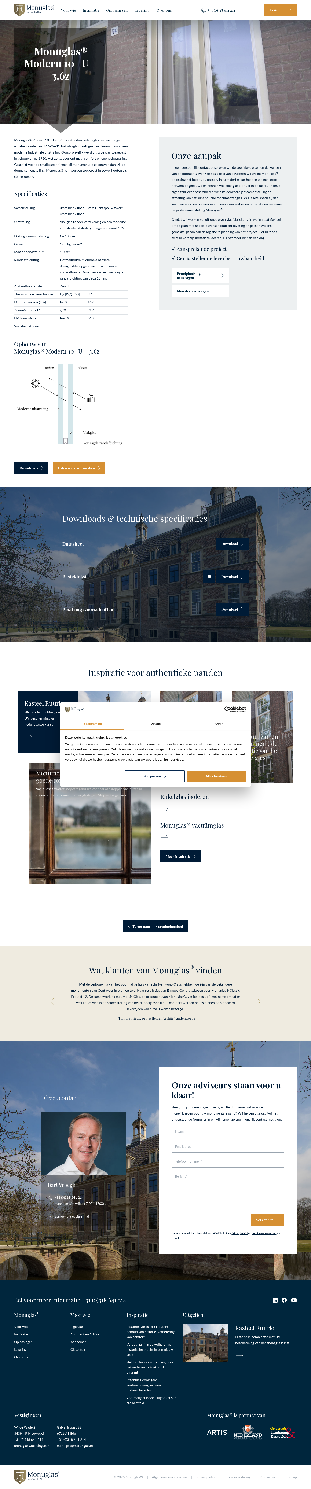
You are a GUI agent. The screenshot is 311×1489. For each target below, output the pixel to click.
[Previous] (53, 1001)
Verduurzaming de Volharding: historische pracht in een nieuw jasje (150, 1349)
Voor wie (68, 10)
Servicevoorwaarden (264, 1233)
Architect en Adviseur (86, 1334)
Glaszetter (77, 1349)
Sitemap (291, 1477)
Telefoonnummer (187, 1161)
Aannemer (78, 1342)
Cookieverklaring (238, 1477)
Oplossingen (117, 10)
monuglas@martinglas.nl (32, 1446)
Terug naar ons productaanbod (157, 926)
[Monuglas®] (34, 10)
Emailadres (183, 1146)
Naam (179, 1131)
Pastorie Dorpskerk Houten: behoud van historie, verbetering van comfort (151, 1332)
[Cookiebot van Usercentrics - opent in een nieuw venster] (227, 710)
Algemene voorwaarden (169, 1477)
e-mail (85, 1216)
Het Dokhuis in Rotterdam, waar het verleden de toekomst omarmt (150, 1367)
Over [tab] (219, 723)
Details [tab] (155, 723)
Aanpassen (152, 776)
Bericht (180, 1176)
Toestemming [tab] (92, 723)
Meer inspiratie (178, 856)
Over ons (164, 10)
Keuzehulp (278, 10)
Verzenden (265, 1220)
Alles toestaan (216, 776)
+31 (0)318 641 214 (220, 10)
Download (229, 544)
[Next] (257, 1001)
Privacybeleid (239, 1233)
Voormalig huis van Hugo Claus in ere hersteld (151, 1400)
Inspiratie (91, 10)
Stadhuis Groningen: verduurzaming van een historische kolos (144, 1385)
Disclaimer (267, 1477)
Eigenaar (76, 1327)
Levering (142, 10)
